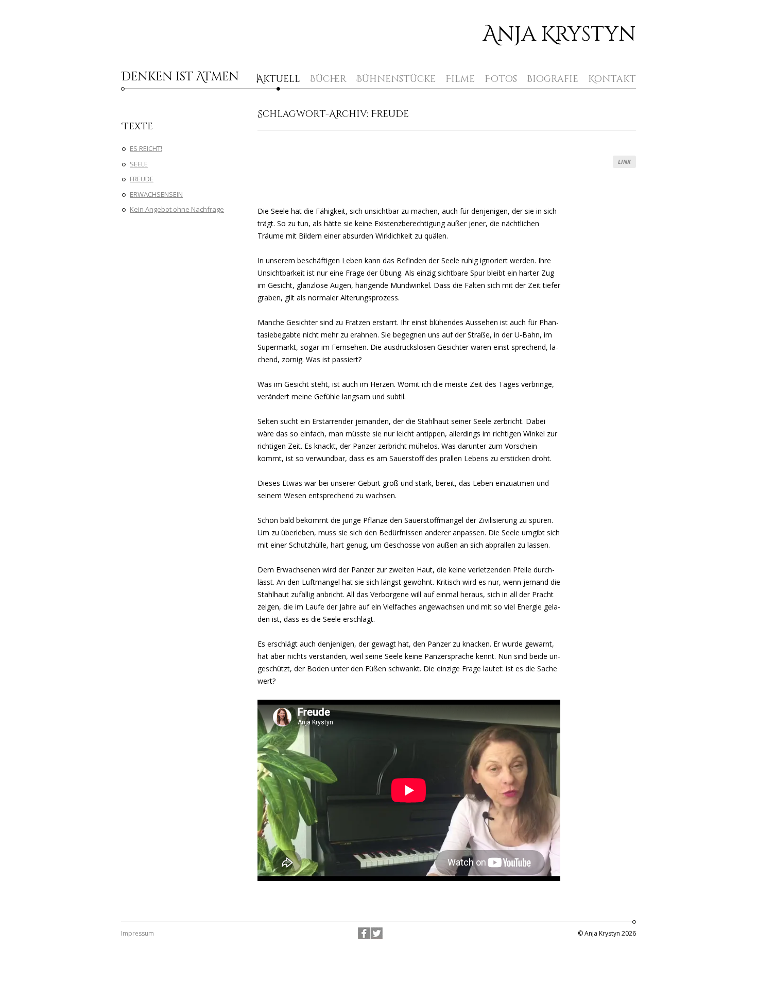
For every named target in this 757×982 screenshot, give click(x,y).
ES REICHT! (146, 148)
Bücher (328, 79)
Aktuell (278, 79)
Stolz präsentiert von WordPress (379, 945)
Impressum (137, 933)
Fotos (501, 79)
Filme (460, 79)
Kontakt (612, 79)
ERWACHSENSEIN (156, 194)
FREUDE (141, 178)
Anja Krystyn (559, 34)
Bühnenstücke (396, 79)
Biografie (552, 79)
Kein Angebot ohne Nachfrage (177, 209)
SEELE (139, 163)
